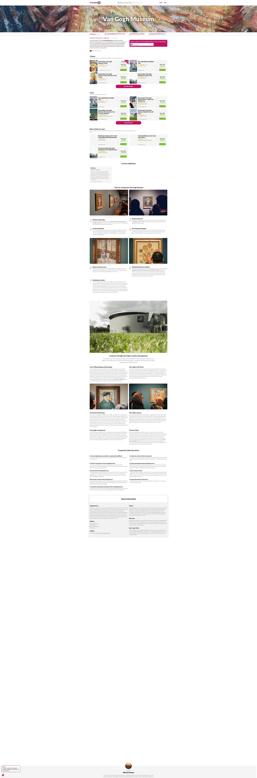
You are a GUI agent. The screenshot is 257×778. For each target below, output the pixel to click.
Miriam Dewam (128, 772)
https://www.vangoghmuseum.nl (103, 533)
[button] (109, 66)
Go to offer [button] (123, 69)
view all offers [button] (104, 70)
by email (105, 484)
